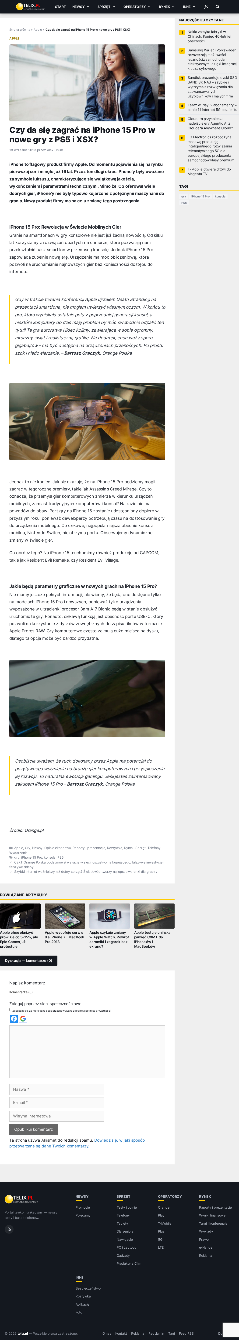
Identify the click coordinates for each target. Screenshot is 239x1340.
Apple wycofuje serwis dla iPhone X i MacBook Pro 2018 (64, 937)
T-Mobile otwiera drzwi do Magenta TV (209, 171)
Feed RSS (186, 1333)
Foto (79, 1312)
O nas (106, 1333)
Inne (187, 7)
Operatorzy (134, 7)
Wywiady (206, 1231)
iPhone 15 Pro (31, 857)
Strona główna (19, 29)
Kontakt (121, 1333)
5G (160, 1239)
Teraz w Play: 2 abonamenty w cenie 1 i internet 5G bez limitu (212, 107)
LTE (161, 1247)
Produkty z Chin (129, 1263)
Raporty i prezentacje (89, 848)
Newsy (78, 7)
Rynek (164, 7)
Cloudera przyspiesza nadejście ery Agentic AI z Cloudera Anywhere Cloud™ (210, 123)
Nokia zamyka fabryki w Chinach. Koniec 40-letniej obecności (209, 36)
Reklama (205, 1255)
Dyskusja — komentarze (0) (28, 961)
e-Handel (206, 1247)
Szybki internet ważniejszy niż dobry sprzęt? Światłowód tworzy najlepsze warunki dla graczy (85, 871)
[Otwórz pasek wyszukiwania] (217, 6)
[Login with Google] (23, 1019)
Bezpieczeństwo (88, 1288)
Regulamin (156, 1333)
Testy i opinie (127, 1207)
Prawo (204, 1239)
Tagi (171, 1333)
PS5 (60, 857)
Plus (161, 1231)
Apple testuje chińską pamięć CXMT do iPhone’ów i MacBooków (152, 939)
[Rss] (9, 1229)
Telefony (154, 848)
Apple (38, 29)
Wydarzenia (18, 853)
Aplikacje (82, 1304)
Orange (163, 1207)
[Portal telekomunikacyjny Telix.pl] (22, 1199)
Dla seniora (125, 1231)
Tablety (122, 1223)
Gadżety (123, 1255)
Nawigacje (125, 1239)
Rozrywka (114, 848)
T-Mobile (164, 1223)
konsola (50, 857)
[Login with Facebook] (14, 1019)
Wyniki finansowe (212, 1215)
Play (161, 1215)
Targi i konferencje (213, 1223)
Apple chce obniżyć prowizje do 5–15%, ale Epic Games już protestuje (19, 939)
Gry (27, 848)
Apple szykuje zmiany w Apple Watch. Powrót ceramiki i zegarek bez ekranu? (109, 939)
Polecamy (83, 1215)
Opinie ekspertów (57, 848)
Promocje (83, 1207)
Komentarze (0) (21, 992)
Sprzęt (104, 7)
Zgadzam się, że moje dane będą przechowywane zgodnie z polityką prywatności (61, 1010)
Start (60, 7)
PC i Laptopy (126, 1247)
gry (16, 857)
